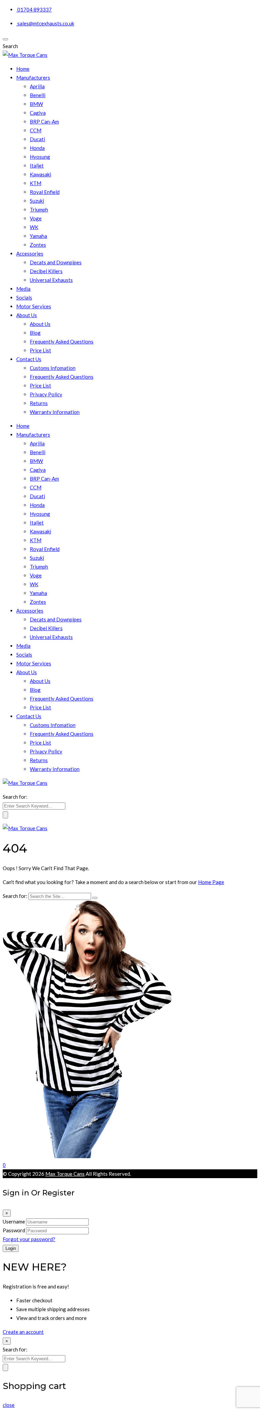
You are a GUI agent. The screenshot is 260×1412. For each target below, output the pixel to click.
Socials (24, 297)
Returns (39, 403)
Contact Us (28, 359)
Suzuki (37, 201)
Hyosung (40, 157)
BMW (36, 104)
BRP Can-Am (44, 121)
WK (34, 227)
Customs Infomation (52, 368)
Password (14, 1230)
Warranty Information (55, 412)
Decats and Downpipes (56, 262)
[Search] (95, 898)
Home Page (211, 882)
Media (23, 289)
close (9, 1405)
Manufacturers (33, 77)
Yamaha (38, 236)
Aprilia (37, 86)
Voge (36, 218)
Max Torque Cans (65, 1174)
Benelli (37, 95)
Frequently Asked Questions (61, 341)
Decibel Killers (46, 271)
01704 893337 (34, 9)
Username (14, 1221)
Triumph (39, 209)
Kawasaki (40, 174)
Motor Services (33, 306)
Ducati (37, 139)
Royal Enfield (45, 192)
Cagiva (38, 113)
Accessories (29, 253)
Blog (35, 333)
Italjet (37, 165)
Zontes (38, 245)
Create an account (23, 1332)
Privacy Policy (46, 394)
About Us (26, 315)
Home (22, 69)
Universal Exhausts (51, 280)
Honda (37, 148)
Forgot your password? (29, 1239)
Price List (40, 350)
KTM (35, 183)
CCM (35, 130)
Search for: (15, 797)
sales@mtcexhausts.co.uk (45, 23)
